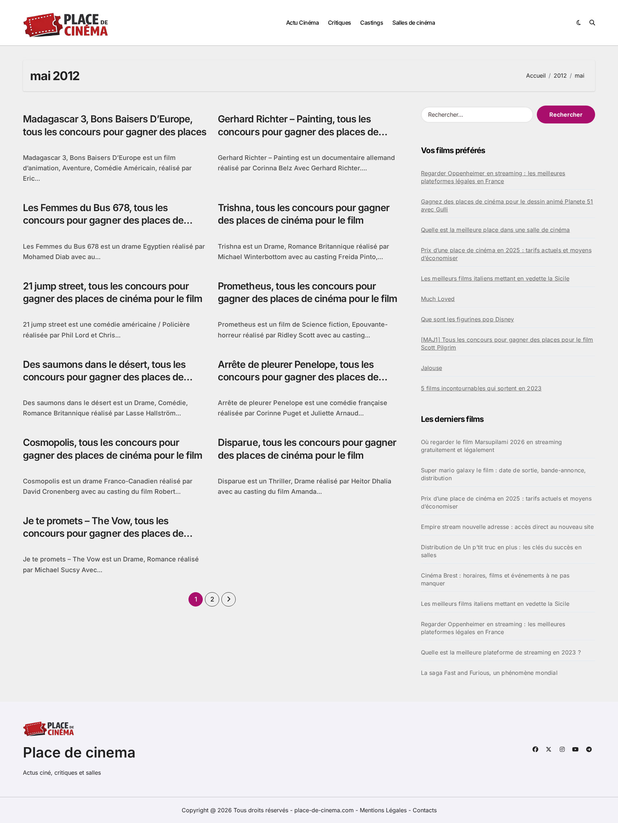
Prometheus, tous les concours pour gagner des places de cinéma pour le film (307, 292)
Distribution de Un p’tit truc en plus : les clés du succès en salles (501, 551)
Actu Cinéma (302, 22)
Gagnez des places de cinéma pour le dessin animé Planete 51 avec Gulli (507, 205)
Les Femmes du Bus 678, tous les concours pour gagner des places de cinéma (103, 220)
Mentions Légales (384, 810)
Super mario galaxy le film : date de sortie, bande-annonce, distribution (503, 474)
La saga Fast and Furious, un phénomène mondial (489, 672)
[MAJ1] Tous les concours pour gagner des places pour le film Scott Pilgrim (507, 343)
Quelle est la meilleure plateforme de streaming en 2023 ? (501, 652)
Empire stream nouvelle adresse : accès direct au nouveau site (507, 526)
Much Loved (438, 298)
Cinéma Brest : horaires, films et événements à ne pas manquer (495, 579)
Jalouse (431, 367)
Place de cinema (79, 752)
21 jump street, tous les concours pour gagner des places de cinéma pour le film (112, 292)
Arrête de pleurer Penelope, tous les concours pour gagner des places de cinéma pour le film (298, 377)
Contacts (425, 810)
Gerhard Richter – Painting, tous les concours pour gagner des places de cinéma (298, 131)
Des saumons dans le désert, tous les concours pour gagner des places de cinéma (104, 377)
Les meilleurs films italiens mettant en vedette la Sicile (495, 278)
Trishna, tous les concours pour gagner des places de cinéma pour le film (303, 214)
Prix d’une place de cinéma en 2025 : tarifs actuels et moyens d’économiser (506, 254)
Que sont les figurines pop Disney (467, 319)
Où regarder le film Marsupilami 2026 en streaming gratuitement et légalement (491, 445)
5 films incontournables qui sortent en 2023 (481, 388)
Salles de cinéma (413, 22)
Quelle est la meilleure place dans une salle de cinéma (495, 229)
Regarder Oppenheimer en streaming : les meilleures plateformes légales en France (493, 177)
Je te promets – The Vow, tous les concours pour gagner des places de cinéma (103, 533)
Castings (371, 22)
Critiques (339, 22)
